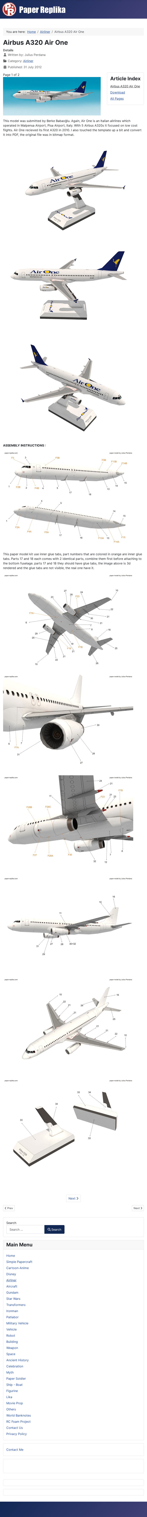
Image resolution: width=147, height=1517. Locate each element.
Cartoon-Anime (17, 1268)
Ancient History (17, 1360)
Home (10, 1256)
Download (117, 92)
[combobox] (25, 1229)
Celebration (14, 1366)
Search (11, 1223)
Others (11, 1409)
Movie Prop (14, 1403)
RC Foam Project (18, 1421)
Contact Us (14, 1428)
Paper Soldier (16, 1378)
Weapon (12, 1348)
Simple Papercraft (19, 1262)
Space (10, 1354)
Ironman (12, 1311)
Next (72, 1198)
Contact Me (14, 1450)
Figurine (12, 1391)
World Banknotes (18, 1415)
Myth (10, 1372)
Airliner (28, 61)
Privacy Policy (16, 1434)
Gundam (12, 1292)
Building (12, 1342)
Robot (10, 1335)
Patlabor (12, 1317)
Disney (11, 1274)
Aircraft (11, 1286)
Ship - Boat (14, 1385)
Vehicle (11, 1329)
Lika (9, 1397)
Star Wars (13, 1299)
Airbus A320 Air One (125, 86)
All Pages (117, 98)
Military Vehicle (17, 1323)
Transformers (15, 1305)
